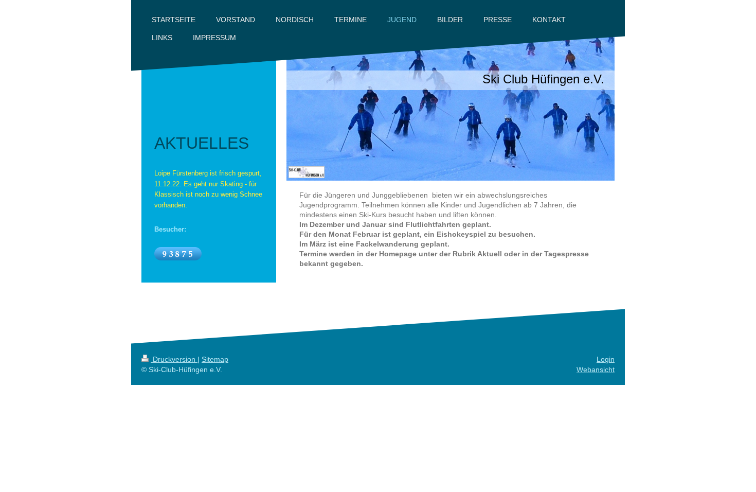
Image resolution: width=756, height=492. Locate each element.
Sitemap (215, 359)
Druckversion (174, 359)
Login (606, 359)
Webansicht (596, 369)
